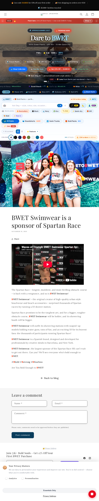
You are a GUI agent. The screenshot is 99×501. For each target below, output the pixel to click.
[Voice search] (65, 105)
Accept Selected (49, 485)
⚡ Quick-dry (77, 111)
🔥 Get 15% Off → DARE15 (59, 68)
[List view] (22, 131)
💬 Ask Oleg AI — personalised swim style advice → (50, 75)
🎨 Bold (6, 116)
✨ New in (17, 116)
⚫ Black (35, 111)
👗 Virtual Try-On (81, 68)
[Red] (24, 137)
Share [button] (16, 239)
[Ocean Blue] (37, 137)
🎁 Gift (89, 111)
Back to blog (51, 378)
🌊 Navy (46, 111)
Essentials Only (49, 490)
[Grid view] (18, 131)
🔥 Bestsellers (22, 111)
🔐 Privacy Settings (49, 448)
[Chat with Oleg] (92, 494)
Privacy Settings (49, 496)
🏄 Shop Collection (18, 68)
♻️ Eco (55, 111)
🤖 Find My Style (37, 68)
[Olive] (28, 137)
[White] (33, 137)
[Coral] (41, 137)
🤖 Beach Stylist (89, 92)
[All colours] (11, 137)
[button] (5, 14)
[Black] (15, 137)
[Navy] (20, 137)
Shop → (88, 21)
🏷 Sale (65, 111)
